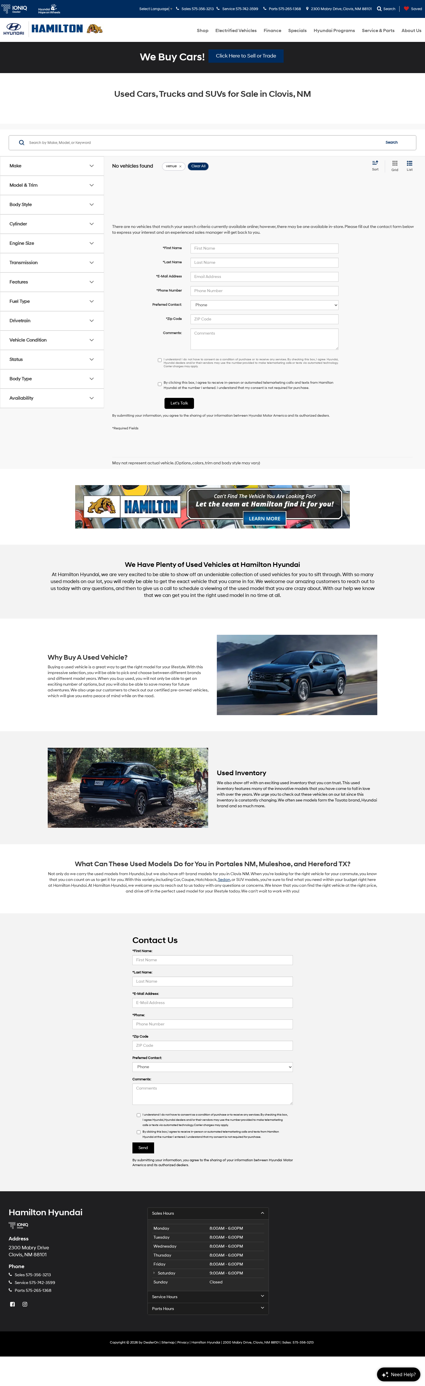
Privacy (183, 1342)
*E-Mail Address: (145, 994)
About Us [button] (412, 31)
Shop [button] (202, 31)
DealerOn (151, 1342)
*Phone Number (169, 290)
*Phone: (138, 1015)
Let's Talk (179, 403)
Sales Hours (163, 1213)
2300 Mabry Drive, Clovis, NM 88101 (341, 9)
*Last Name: (142, 972)
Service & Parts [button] (378, 31)
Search (392, 142)
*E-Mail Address (169, 276)
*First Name (172, 248)
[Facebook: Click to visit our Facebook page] (13, 1304)
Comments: (172, 333)
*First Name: (142, 951)
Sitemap (168, 1342)
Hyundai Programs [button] (334, 31)
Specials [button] (297, 31)
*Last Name (172, 262)
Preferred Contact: (167, 305)
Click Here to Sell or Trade (246, 56)
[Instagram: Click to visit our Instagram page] (25, 1304)
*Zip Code (174, 319)
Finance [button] (272, 31)
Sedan (224, 879)
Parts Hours (163, 1308)
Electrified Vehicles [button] (236, 31)
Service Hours (165, 1296)
